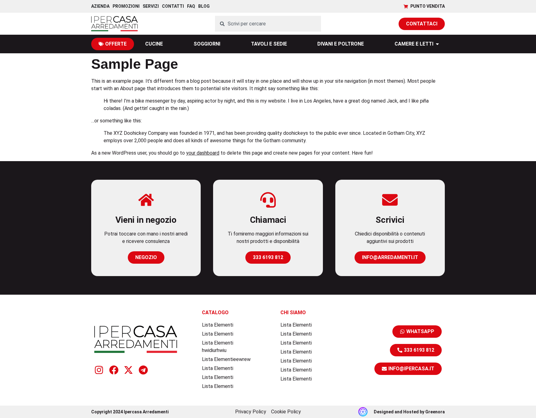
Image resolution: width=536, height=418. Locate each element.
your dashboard (202, 153)
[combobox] (268, 24)
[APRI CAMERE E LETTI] (437, 44)
